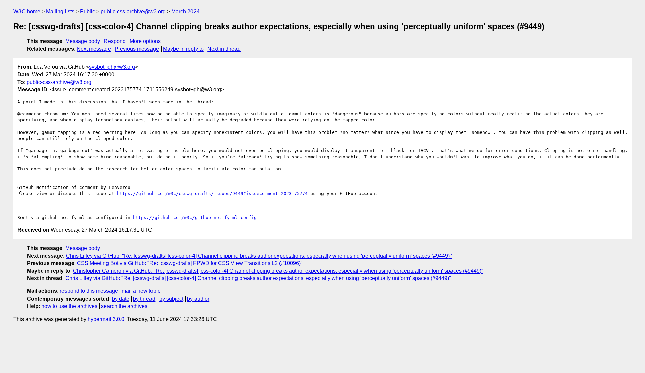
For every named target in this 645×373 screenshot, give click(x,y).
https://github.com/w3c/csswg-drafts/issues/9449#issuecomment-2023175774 (212, 193)
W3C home (26, 11)
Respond (115, 41)
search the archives (124, 306)
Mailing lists (60, 11)
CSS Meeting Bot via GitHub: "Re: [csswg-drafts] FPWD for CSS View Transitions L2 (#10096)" (190, 263)
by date (120, 299)
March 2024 (185, 11)
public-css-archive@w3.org (133, 11)
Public (87, 11)
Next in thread (224, 49)
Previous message (137, 49)
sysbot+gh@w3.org (112, 67)
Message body (82, 41)
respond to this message (89, 291)
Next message (94, 49)
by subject (171, 299)
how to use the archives (69, 306)
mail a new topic (141, 291)
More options (145, 41)
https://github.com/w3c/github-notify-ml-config (195, 217)
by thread (144, 299)
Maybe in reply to (183, 49)
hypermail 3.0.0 (106, 319)
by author (198, 299)
